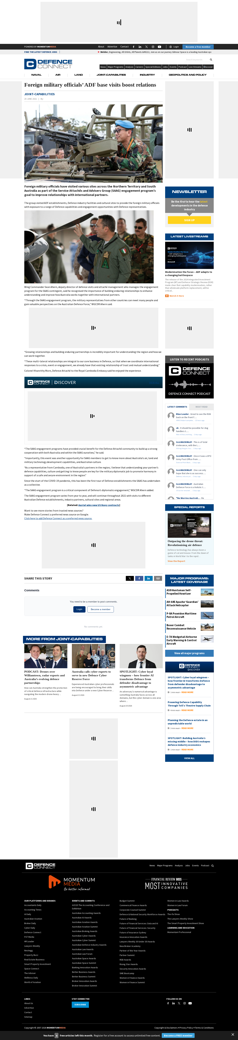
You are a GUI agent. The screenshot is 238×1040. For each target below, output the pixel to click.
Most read (202, 406)
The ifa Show (173, 914)
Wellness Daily (31, 977)
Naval (36, 75)
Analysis (129, 66)
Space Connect (31, 968)
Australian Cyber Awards (84, 935)
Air (57, 75)
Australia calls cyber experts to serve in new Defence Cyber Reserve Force (91, 675)
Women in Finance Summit (132, 982)
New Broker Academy (130, 946)
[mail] (158, 578)
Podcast (183, 66)
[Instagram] (184, 1003)
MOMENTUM (46, 46)
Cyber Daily (29, 927)
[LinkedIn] (173, 1003)
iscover (209, 66)
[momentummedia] (71, 883)
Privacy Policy (186, 1027)
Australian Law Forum (82, 953)
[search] (211, 60)
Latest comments (177, 406)
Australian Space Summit (84, 962)
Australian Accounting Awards (86, 913)
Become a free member (198, 46)
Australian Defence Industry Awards (89, 944)
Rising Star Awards (129, 964)
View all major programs (189, 653)
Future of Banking (128, 918)
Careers (139, 66)
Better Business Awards (83, 972)
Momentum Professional (179, 932)
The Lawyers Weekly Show (180, 918)
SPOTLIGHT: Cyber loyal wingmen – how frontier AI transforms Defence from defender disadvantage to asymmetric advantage (137, 679)
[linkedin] (149, 578)
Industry (147, 75)
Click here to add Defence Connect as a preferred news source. (58, 518)
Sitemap (28, 1016)
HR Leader (29, 941)
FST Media (29, 936)
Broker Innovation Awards (84, 981)
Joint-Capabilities (111, 75)
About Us (28, 1003)
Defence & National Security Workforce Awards (142, 914)
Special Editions (153, 66)
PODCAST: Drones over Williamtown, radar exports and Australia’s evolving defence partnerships (44, 677)
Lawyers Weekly (32, 945)
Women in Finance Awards (132, 977)
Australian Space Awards (84, 958)
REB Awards (125, 959)
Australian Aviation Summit (85, 926)
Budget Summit (127, 900)
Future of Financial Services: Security (137, 927)
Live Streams (195, 66)
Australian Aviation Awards (85, 922)
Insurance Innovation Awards (133, 937)
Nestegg (28, 950)
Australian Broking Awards (84, 931)
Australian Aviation (33, 918)
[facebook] (139, 578)
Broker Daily (30, 923)
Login (176, 46)
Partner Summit (127, 955)
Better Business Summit (83, 976)
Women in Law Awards (178, 900)
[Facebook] (168, 1003)
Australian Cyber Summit (84, 940)
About (101, 46)
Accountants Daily (32, 905)
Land (78, 75)
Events (173, 66)
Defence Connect (32, 932)
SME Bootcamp (127, 973)
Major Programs (115, 66)
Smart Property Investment (37, 964)
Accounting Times (32, 909)
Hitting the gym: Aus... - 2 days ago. (188, 448)
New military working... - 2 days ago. (189, 434)
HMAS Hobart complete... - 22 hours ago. (190, 420)
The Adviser (30, 973)
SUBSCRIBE (80, 1004)
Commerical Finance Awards (133, 905)
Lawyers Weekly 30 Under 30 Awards (137, 941)
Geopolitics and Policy (188, 75)
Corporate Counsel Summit (133, 909)
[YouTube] (190, 1003)
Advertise (112, 46)
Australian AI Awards (82, 917)
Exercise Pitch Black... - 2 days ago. (188, 462)
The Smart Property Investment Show (185, 923)
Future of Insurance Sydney (133, 932)
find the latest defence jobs (40, 52)
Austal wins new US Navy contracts (98, 505)
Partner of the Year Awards (133, 950)
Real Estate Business (34, 959)
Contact (124, 46)
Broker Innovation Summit (84, 985)
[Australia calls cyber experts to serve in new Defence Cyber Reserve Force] (93, 656)
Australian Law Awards (83, 949)
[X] (130, 578)
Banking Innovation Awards (85, 967)
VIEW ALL (154, 382)
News (103, 66)
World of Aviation (32, 982)
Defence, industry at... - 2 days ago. (188, 476)
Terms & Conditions (204, 1027)
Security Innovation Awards (133, 968)
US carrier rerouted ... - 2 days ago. (188, 490)
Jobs (165, 66)
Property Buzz (31, 955)
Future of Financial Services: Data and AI (139, 923)
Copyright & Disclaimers (166, 1027)
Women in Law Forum (177, 905)
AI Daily (27, 914)
